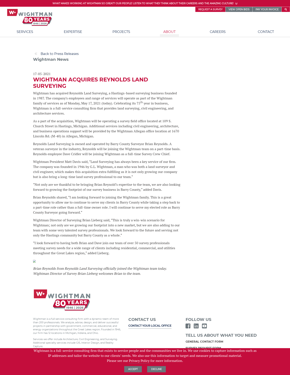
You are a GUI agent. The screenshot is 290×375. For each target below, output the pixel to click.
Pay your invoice (267, 9)
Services (25, 32)
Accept (133, 369)
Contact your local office (150, 325)
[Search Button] (286, 9)
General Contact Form (205, 341)
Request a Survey (210, 9)
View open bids (239, 9)
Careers (218, 32)
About (169, 32)
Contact (266, 32)
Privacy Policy (139, 361)
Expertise (73, 32)
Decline (156, 369)
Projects (121, 32)
